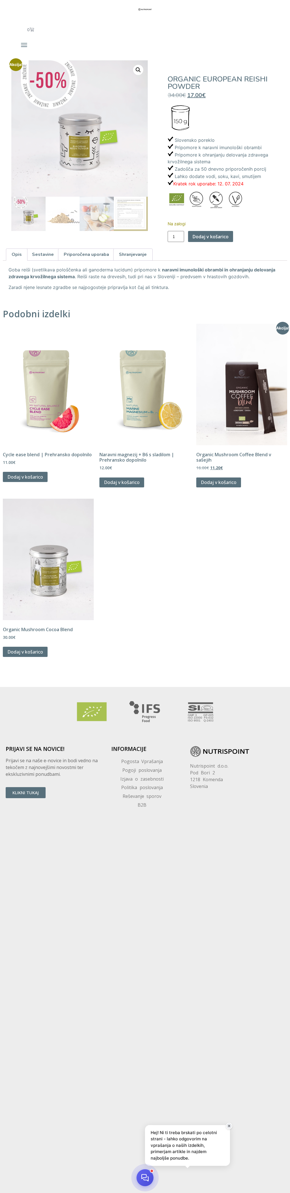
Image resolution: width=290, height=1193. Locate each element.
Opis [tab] (17, 254)
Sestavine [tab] (43, 254)
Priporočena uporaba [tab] (86, 254)
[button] (24, 45)
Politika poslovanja (142, 787)
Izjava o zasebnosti (142, 779)
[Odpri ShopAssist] (145, 1177)
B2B (142, 805)
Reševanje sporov (142, 796)
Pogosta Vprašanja (142, 761)
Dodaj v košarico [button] (25, 477)
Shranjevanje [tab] (133, 254)
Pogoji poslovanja (142, 770)
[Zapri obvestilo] (229, 1126)
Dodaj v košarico (211, 237)
